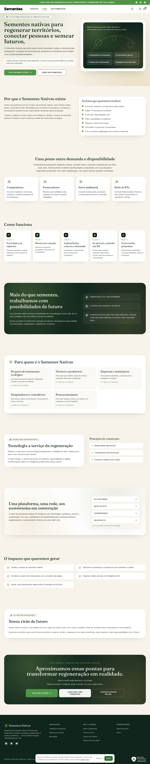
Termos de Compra (90, 736)
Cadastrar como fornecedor (75, 693)
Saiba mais (85, 759)
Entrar (119, 733)
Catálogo (34, 9)
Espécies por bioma (56, 733)
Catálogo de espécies (57, 729)
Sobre (44, 9)
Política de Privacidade (91, 740)
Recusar (99, 758)
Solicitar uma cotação (19, 72)
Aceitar (108, 758)
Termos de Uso (88, 733)
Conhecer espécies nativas (108, 693)
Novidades (53, 736)
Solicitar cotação (40, 693)
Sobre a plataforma (90, 729)
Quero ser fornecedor (52, 72)
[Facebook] (141, 2)
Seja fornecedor (123, 729)
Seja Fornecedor (58, 9)
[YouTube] (145, 2)
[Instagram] (136, 2)
